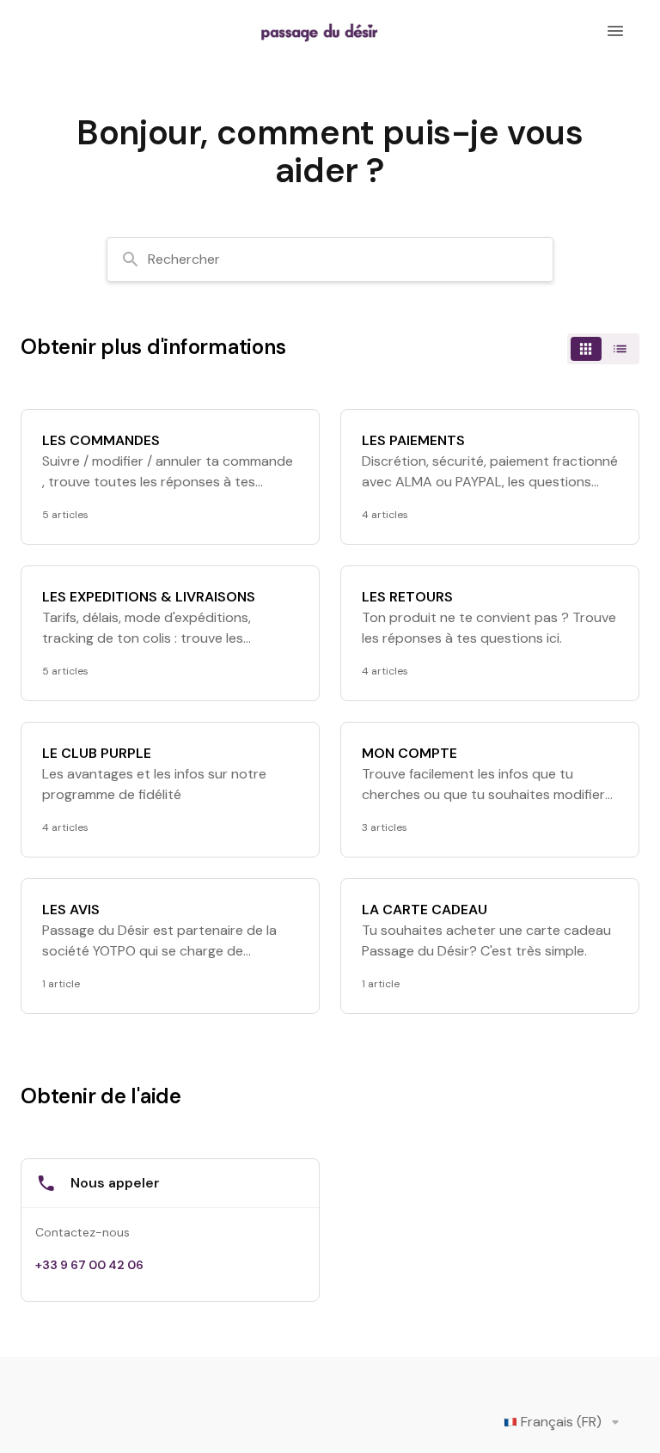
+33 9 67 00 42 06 (89, 1265)
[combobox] (330, 259)
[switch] (603, 348)
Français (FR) (561, 1422)
